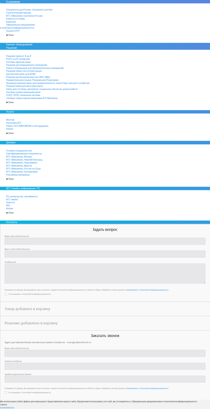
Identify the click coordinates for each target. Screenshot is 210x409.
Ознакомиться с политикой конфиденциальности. (147, 290)
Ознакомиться (7, 407)
